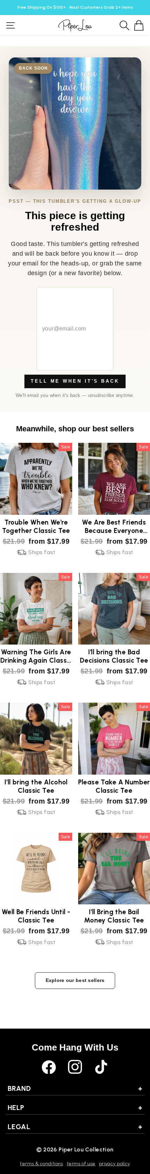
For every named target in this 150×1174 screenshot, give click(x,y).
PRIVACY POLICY (114, 1164)
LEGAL (75, 1127)
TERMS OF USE (81, 1164)
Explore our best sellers (75, 980)
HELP (75, 1107)
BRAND (75, 1088)
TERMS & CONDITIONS (41, 1164)
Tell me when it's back (75, 381)
